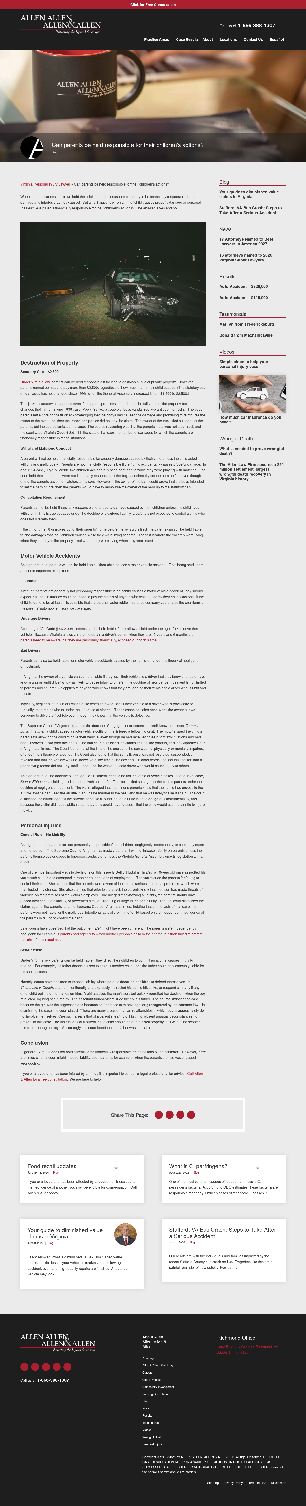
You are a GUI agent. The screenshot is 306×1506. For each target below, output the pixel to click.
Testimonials (150, 1422)
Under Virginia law (35, 381)
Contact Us (253, 39)
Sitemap (213, 1482)
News (146, 1408)
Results (147, 1415)
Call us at (247, 25)
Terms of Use (256, 1482)
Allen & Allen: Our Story (158, 1365)
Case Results (187, 39)
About (207, 39)
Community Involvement (158, 1387)
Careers (147, 1372)
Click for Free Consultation (153, 4)
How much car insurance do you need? (250, 419)
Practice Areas (156, 39)
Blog (54, 152)
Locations (228, 39)
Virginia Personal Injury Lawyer (45, 184)
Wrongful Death (152, 1437)
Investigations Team (155, 1394)
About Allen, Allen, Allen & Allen (154, 1341)
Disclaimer (278, 1482)
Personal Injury (152, 1444)
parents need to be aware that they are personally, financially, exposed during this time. (88, 640)
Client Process (152, 1379)
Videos (146, 1430)
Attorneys (148, 1358)
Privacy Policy (233, 1482)
